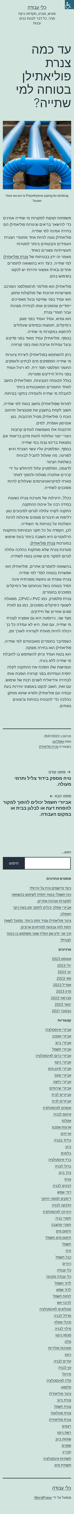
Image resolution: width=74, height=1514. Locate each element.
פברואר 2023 (61, 998)
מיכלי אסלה (62, 1322)
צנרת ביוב (64, 1400)
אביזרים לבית (61, 1095)
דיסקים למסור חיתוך (56, 1199)
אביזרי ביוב (63, 1043)
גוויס (68, 1179)
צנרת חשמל (62, 1407)
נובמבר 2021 (61, 1011)
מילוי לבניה (63, 1329)
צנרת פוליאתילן (15, 257)
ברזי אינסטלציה (59, 1160)
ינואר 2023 (63, 1004)
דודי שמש (64, 1192)
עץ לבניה (64, 1368)
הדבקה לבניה (61, 1205)
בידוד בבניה (62, 1140)
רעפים (66, 1426)
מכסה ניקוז (63, 1335)
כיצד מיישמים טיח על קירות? (50, 888)
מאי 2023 (64, 978)
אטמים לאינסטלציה (57, 1108)
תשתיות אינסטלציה (57, 1459)
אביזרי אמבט (61, 1036)
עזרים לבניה (62, 1361)
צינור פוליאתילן (60, 1394)
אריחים (66, 1134)
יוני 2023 (64, 972)
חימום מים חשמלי (58, 1238)
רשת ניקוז (64, 1433)
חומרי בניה (63, 1218)
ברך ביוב (64, 1173)
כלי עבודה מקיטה (58, 1277)
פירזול (66, 1374)
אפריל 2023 (62, 985)
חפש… (66, 852)
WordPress (43, 1498)
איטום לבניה (62, 1114)
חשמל (66, 1244)
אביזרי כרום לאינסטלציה (53, 1056)
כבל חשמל (63, 1257)
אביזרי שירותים (60, 1088)
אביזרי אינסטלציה (58, 1030)
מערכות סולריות (59, 1348)
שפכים (66, 1445)
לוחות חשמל (62, 1296)
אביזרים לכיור (61, 1101)
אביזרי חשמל (61, 1049)
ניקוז (68, 1355)
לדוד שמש (63, 1290)
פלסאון (66, 1387)
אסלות (66, 1121)
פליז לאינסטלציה (58, 1380)
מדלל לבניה (62, 1316)
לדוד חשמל (63, 1283)
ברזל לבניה (63, 1166)
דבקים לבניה (62, 1186)
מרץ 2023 (63, 991)
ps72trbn (58, 741)
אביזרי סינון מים (59, 1069)
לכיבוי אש (64, 1303)
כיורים (66, 1264)
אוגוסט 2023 (61, 959)
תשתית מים (62, 1465)
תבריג (66, 1452)
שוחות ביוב (63, 1439)
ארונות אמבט (61, 1127)
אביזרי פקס (63, 1075)
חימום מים (63, 1231)
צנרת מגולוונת (61, 1413)
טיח (68, 1251)
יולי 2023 (64, 965)
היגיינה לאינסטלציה (57, 1212)
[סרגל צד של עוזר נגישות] (69, 4)
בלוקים (66, 1153)
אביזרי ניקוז (63, 1062)
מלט (68, 1342)
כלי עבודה (37, 7)
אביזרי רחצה (62, 1082)
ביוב (68, 1147)
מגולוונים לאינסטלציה (55, 1309)
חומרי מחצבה (61, 1225)
